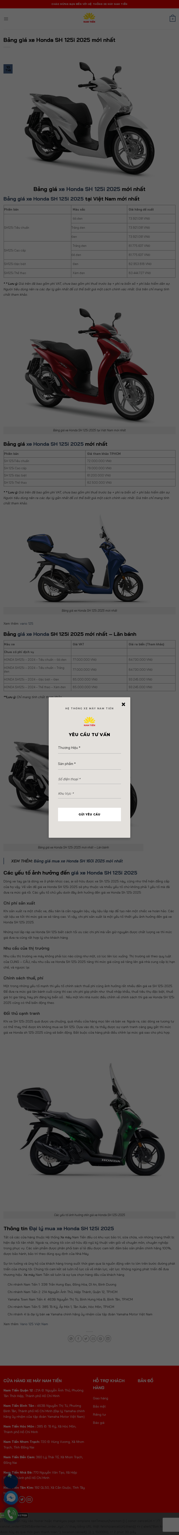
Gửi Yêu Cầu (89, 814)
